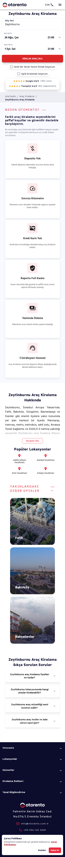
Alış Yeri (9, 20)
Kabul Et (55, 850)
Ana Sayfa (10, 96)
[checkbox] (11, 67)
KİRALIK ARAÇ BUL (32, 58)
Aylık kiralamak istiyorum (34, 74)
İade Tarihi (8, 44)
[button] (32, 676)
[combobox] (32, 24)
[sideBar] (60, 5)
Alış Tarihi (8, 33)
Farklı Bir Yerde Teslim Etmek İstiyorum (34, 67)
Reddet (42, 850)
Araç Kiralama (26, 96)
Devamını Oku (32, 441)
